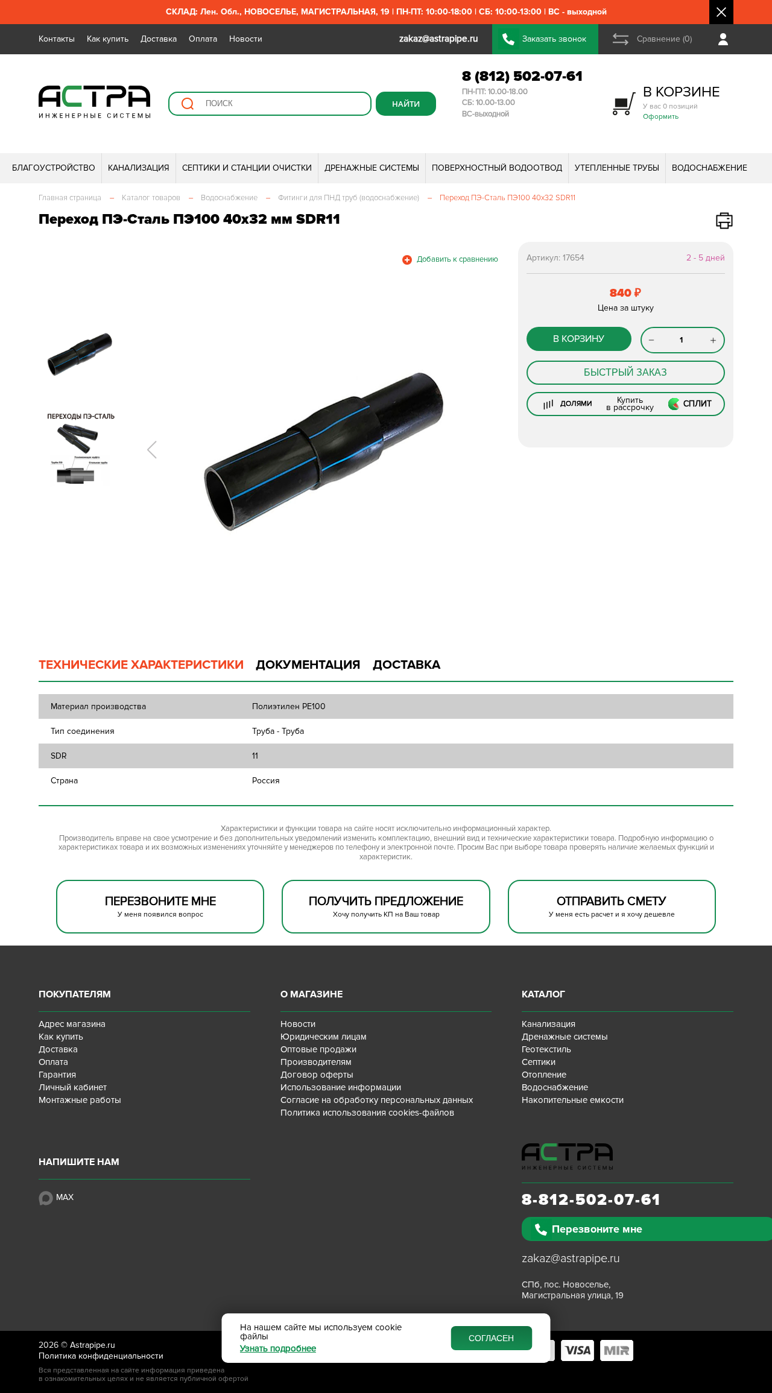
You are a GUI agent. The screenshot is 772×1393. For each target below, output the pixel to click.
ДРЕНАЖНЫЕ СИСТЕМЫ (371, 168)
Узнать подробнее (278, 1348)
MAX (65, 1197)
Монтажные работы (80, 1099)
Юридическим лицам (323, 1036)
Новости (245, 39)
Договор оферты (316, 1074)
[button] (152, 450)
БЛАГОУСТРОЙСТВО (53, 168)
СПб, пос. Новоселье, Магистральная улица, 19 (573, 1290)
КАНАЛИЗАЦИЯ (138, 168)
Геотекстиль (546, 1049)
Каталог (543, 994)
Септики (538, 1062)
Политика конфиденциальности (101, 1356)
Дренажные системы (565, 1036)
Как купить (107, 39)
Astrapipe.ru (92, 1345)
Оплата (203, 39)
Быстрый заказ (625, 372)
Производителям (316, 1062)
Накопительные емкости (573, 1099)
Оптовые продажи (318, 1049)
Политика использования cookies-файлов (367, 1112)
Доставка (159, 39)
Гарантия (57, 1074)
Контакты (57, 39)
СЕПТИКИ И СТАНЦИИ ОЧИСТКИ (247, 168)
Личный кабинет (73, 1087)
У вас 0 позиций (681, 102)
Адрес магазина (72, 1024)
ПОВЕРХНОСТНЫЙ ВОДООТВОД (497, 168)
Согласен (491, 1338)
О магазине (311, 994)
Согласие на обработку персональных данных (376, 1099)
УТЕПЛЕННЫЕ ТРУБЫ (617, 168)
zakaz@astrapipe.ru (571, 1258)
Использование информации (340, 1087)
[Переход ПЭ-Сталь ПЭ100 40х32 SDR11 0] (321, 450)
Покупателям (75, 994)
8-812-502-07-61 (591, 1200)
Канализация (548, 1024)
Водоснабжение (555, 1087)
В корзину (578, 339)
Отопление (544, 1074)
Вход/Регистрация (725, 39)
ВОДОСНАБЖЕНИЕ (709, 168)
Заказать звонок (554, 39)
